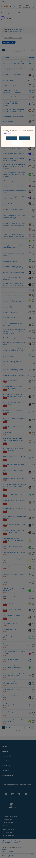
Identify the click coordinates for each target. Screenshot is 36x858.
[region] (18, 136)
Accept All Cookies (24, 138)
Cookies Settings (17, 143)
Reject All (11, 138)
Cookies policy (7, 133)
